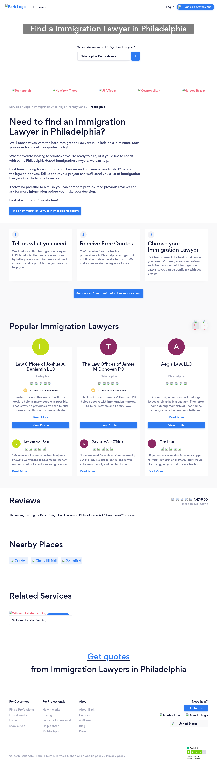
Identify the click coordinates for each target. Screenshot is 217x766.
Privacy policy (115, 756)
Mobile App (17, 726)
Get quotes (108, 656)
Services (15, 107)
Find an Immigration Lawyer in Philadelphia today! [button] (45, 211)
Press (82, 731)
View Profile (41, 425)
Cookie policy (94, 756)
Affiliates (85, 720)
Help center (51, 726)
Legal (27, 107)
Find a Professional (21, 710)
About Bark (86, 710)
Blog (82, 726)
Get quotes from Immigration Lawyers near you (108, 293)
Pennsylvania (77, 107)
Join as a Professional (57, 720)
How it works (18, 715)
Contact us (196, 708)
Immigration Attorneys (49, 107)
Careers (84, 715)
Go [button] (135, 56)
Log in (170, 7)
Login (13, 720)
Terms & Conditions (68, 756)
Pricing (47, 715)
